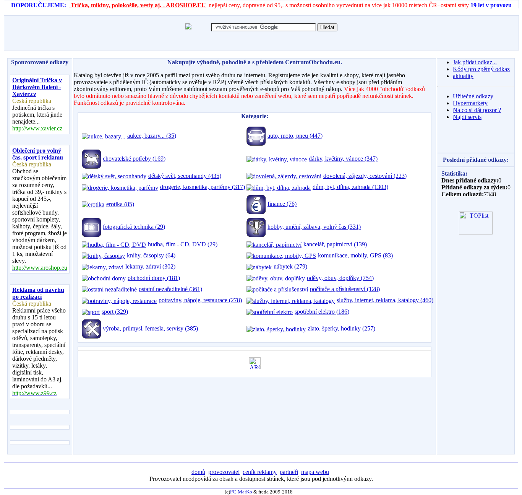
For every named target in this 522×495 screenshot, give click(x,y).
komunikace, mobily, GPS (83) (355, 255)
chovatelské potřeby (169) (134, 158)
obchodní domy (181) (154, 278)
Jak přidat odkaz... (475, 62)
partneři (289, 472)
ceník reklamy (260, 472)
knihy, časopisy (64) (151, 255)
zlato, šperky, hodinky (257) (341, 328)
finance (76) (282, 203)
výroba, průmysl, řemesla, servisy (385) (150, 328)
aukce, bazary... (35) (151, 135)
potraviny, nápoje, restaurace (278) (200, 300)
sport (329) (115, 311)
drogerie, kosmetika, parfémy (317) (202, 187)
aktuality (463, 76)
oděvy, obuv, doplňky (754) (340, 278)
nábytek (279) (290, 266)
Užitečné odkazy (473, 96)
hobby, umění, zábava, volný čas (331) (314, 226)
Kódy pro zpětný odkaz (481, 69)
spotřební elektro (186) (322, 311)
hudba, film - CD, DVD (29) (182, 244)
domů (198, 472)
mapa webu (315, 472)
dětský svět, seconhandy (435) (184, 176)
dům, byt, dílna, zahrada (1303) (350, 187)
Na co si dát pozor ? (477, 110)
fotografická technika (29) (134, 226)
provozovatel (224, 472)
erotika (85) (120, 204)
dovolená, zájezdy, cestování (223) (365, 176)
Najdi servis (467, 117)
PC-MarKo (241, 492)
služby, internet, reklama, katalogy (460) (385, 300)
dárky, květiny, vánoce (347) (343, 158)
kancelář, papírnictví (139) (335, 244)
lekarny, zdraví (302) (150, 266)
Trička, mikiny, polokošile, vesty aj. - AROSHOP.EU (137, 5)
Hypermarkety (470, 103)
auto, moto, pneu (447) (295, 135)
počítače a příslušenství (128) (345, 289)
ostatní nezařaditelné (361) (170, 289)
